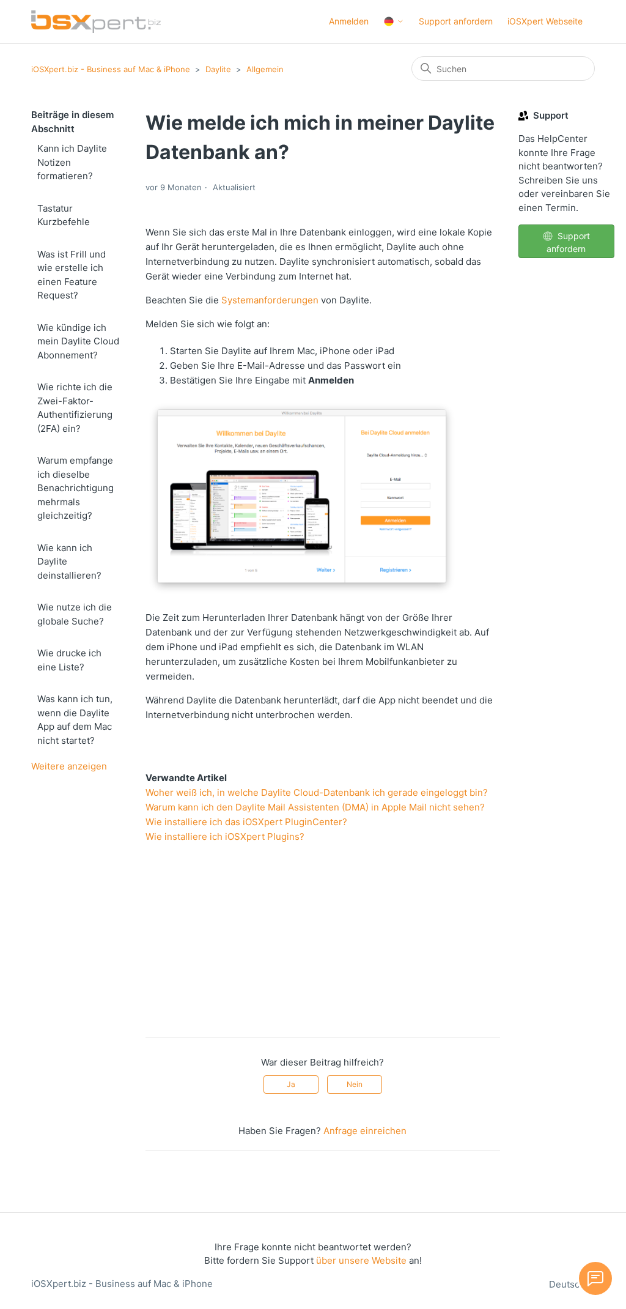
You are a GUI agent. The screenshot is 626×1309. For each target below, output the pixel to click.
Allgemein (265, 69)
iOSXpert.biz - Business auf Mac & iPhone (110, 69)
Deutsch (568, 1284)
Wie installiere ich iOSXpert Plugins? (224, 836)
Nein (355, 1084)
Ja (291, 1084)
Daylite (218, 69)
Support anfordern (456, 21)
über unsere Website (361, 1260)
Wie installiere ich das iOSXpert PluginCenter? (246, 822)
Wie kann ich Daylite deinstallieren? (69, 561)
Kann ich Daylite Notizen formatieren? (72, 162)
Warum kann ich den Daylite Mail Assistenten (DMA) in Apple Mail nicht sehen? (315, 807)
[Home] (96, 21)
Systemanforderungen (270, 300)
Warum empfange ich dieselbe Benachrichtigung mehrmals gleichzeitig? (75, 487)
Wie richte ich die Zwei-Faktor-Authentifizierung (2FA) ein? (74, 407)
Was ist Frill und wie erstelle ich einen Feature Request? (71, 275)
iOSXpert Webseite (545, 21)
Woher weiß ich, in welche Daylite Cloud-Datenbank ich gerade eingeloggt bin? (316, 792)
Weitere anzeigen (69, 766)
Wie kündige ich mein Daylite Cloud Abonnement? (78, 341)
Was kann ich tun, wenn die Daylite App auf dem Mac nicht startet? (74, 719)
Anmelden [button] (349, 21)
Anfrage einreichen (365, 1131)
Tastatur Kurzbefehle (63, 215)
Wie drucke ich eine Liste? (69, 660)
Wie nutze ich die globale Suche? (74, 614)
